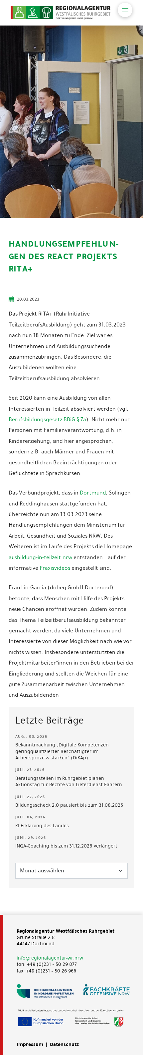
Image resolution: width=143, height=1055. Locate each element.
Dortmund (93, 493)
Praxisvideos (55, 568)
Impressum (30, 1044)
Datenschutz (64, 1044)
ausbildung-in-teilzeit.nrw (40, 557)
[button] (125, 10)
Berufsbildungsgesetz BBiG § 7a (47, 419)
